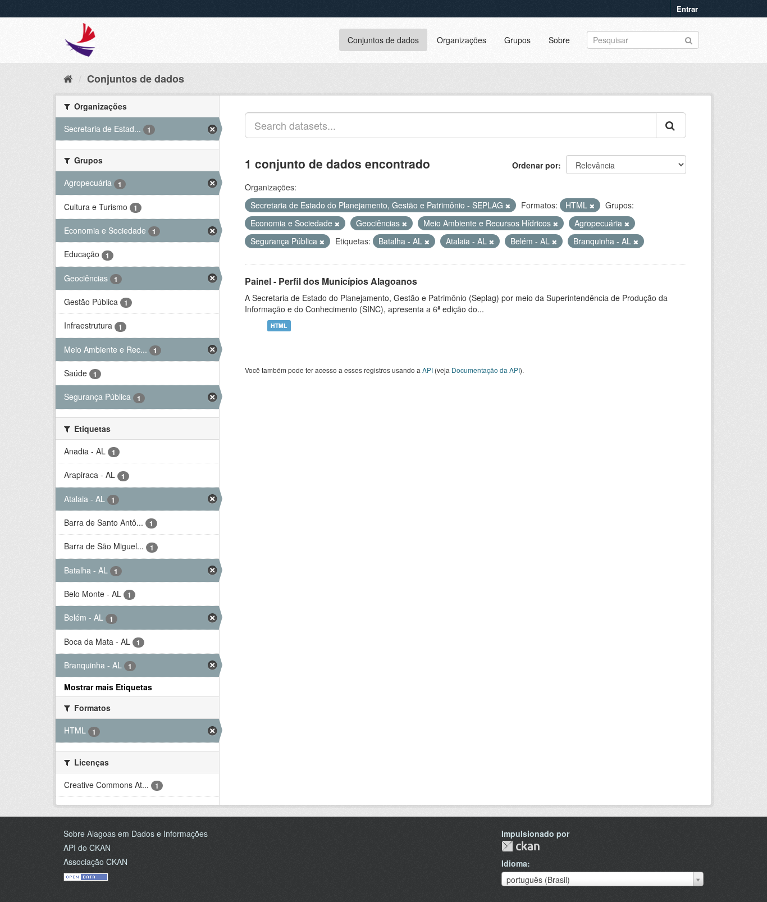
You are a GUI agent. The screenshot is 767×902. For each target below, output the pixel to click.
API (427, 370)
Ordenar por (535, 165)
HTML (279, 325)
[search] (671, 125)
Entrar (687, 8)
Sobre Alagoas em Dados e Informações (135, 833)
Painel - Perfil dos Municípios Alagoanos (331, 281)
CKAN (520, 846)
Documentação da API (485, 370)
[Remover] (507, 205)
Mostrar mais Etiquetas (108, 687)
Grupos (517, 39)
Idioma (514, 863)
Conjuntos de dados (383, 39)
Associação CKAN (95, 861)
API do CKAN (87, 847)
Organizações (461, 39)
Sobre (559, 39)
